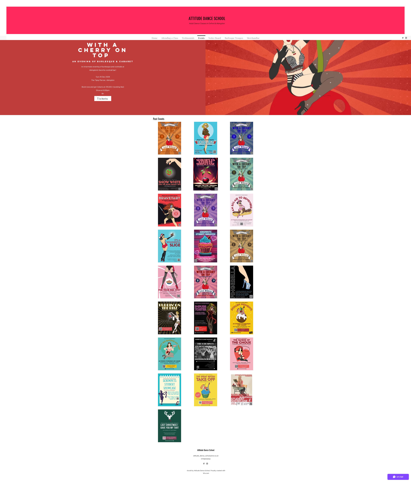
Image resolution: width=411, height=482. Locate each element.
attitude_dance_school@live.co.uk (205, 456)
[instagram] (406, 38)
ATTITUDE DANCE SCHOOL (207, 18)
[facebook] (403, 38)
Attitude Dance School (205, 450)
